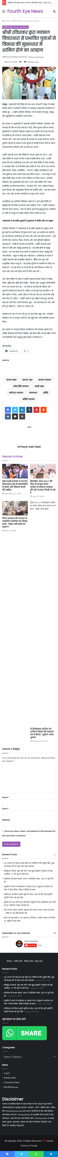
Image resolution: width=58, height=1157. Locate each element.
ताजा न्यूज (28, 379)
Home (7, 21)
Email (5, 808)
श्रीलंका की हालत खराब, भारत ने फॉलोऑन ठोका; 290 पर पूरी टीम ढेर (33, 2)
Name (5, 797)
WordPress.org (11, 1087)
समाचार (34, 392)
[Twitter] (15, 410)
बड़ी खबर (40, 386)
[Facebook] (8, 410)
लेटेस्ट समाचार (17, 392)
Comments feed (11, 1082)
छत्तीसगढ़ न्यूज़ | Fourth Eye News (26, 21)
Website (6, 820)
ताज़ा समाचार (45, 379)
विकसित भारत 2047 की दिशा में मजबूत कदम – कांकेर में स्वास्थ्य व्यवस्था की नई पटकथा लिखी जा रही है (42, 487)
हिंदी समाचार (29, 399)
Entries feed (9, 1078)
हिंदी (46, 392)
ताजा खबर (12, 379)
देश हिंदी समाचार (22, 386)
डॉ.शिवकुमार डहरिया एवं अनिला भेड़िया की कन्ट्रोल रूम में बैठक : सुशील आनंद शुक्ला (42, 733)
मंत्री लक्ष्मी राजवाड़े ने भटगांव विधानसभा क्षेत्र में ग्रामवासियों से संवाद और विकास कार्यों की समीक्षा (15, 485)
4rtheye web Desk (36, 57)
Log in (7, 1073)
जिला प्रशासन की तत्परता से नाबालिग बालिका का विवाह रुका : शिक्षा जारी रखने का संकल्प (14, 522)
